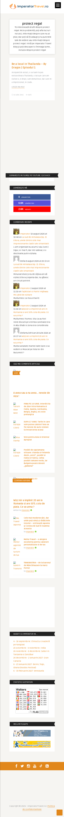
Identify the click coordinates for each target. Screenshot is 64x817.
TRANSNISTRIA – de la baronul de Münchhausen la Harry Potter (37, 565)
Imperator (25, 234)
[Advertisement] (32, 137)
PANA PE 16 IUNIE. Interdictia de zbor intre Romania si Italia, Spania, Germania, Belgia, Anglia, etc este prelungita (37, 409)
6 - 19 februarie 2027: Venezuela (28, 671)
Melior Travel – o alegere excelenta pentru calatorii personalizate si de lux (36, 542)
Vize (16, 373)
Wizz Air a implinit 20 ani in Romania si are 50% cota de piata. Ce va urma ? (31, 312)
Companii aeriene (22, 480)
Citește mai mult (18, 87)
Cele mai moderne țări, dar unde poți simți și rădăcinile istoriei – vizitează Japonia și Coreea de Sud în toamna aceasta (37, 523)
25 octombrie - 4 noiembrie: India (29, 648)
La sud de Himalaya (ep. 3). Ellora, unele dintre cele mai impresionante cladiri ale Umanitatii (31, 240)
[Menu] (58, 5)
